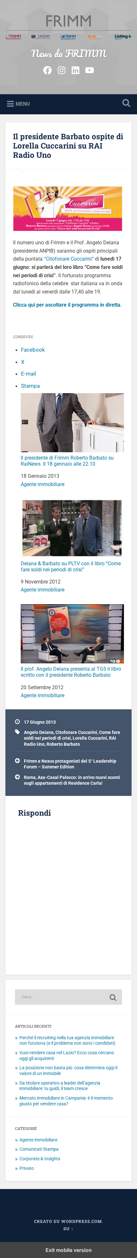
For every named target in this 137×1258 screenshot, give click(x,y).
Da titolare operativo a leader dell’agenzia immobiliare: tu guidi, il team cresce (59, 1085)
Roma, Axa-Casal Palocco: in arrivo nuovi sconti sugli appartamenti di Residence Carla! (72, 780)
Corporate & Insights (39, 1158)
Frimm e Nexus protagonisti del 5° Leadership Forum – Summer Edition (70, 764)
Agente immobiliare (42, 484)
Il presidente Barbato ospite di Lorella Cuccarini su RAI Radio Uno (68, 145)
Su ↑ (68, 1228)
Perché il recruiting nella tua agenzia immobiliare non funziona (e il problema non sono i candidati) (67, 1040)
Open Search (125, 103)
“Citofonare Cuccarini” (69, 259)
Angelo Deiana (39, 732)
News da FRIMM (68, 53)
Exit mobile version (69, 1250)
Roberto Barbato (63, 744)
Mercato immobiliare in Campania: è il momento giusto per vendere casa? (66, 1100)
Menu (23, 104)
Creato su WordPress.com (68, 1221)
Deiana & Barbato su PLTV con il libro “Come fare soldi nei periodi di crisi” (71, 566)
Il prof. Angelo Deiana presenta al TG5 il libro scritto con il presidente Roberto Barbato (71, 672)
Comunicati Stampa (39, 1149)
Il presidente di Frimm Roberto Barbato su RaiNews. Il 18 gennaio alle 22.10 (67, 461)
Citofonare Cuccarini (76, 732)
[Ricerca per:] (68, 997)
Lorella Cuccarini (90, 738)
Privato (26, 1168)
